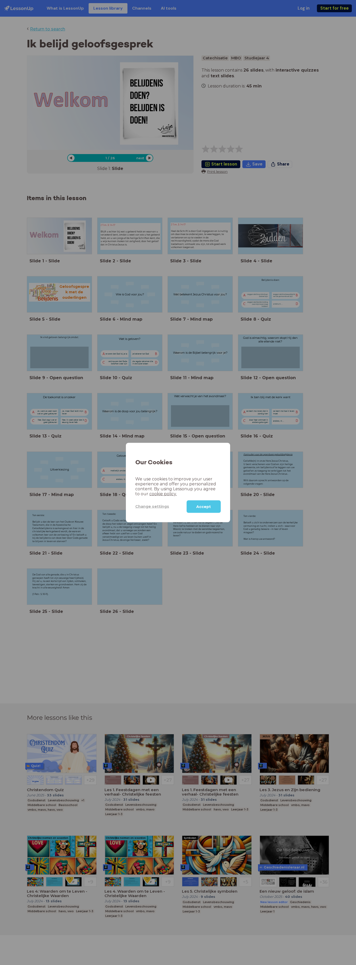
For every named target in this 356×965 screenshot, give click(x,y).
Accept (203, 506)
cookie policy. (163, 493)
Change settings (152, 506)
